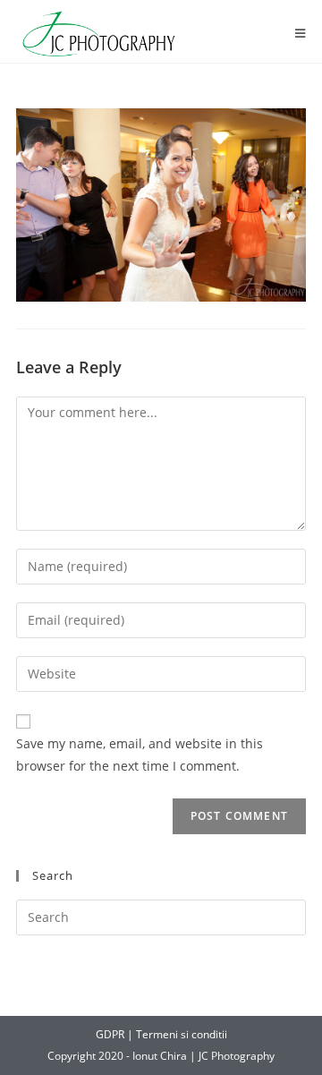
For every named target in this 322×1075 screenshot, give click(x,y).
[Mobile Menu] (300, 33)
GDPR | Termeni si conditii (161, 1034)
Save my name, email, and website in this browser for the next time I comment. (139, 754)
